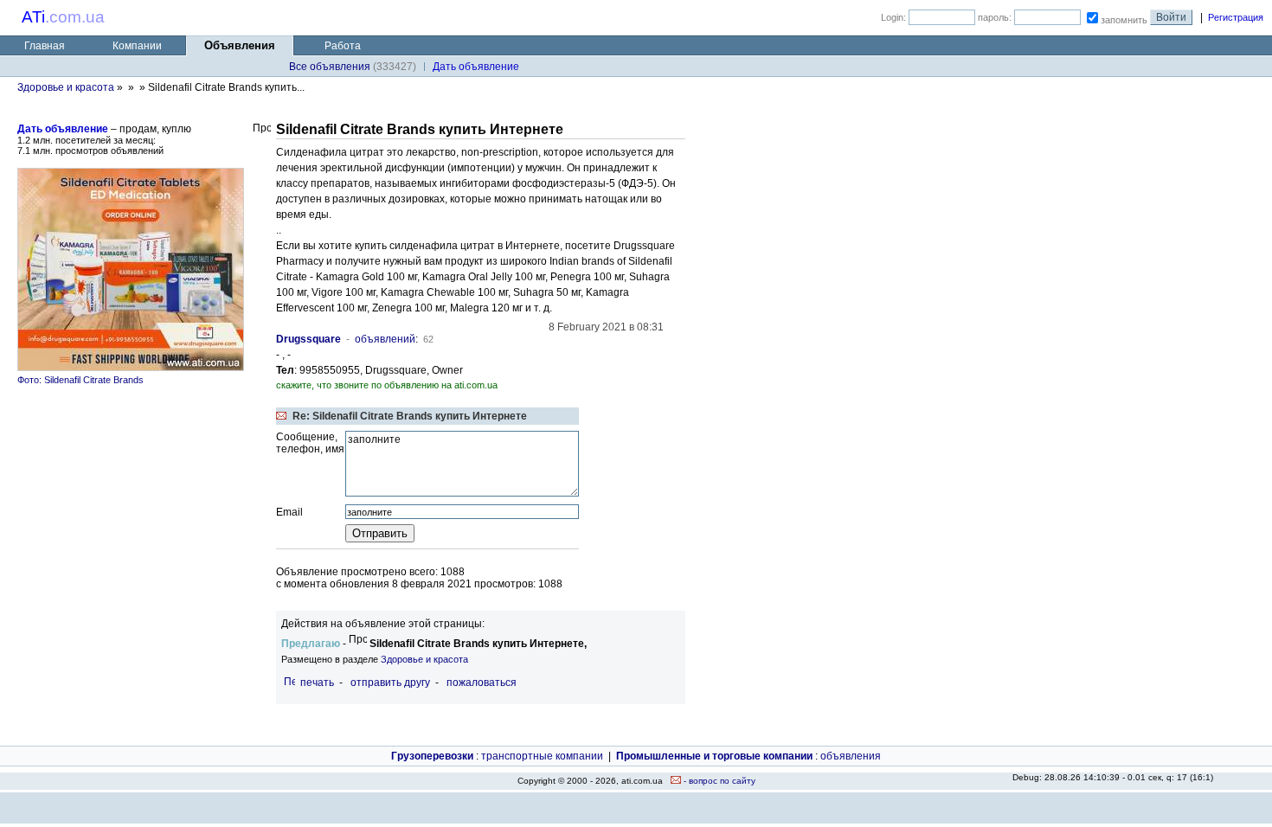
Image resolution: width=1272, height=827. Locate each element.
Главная (44, 46)
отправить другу (390, 682)
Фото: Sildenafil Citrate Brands (80, 380)
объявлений (385, 339)
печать (317, 682)
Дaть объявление (476, 67)
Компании (137, 46)
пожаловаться (481, 682)
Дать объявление (62, 129)
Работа (342, 46)
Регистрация (1235, 17)
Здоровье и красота (65, 87)
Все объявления (329, 67)
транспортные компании (542, 756)
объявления (850, 756)
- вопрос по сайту (718, 780)
